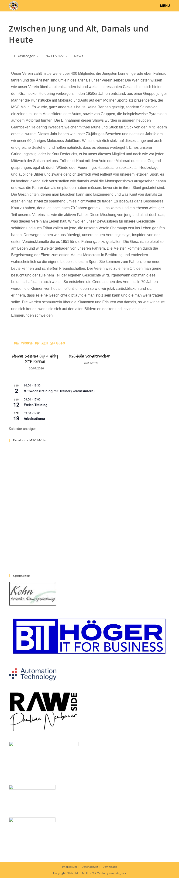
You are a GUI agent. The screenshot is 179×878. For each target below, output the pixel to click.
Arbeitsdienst (34, 418)
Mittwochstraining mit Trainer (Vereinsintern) (59, 391)
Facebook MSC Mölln (29, 440)
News (78, 56)
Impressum (69, 867)
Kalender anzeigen (23, 428)
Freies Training (36, 404)
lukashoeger (24, 56)
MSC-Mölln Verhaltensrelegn (89, 356)
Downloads (110, 867)
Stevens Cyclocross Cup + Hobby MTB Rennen (35, 359)
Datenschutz (90, 867)
